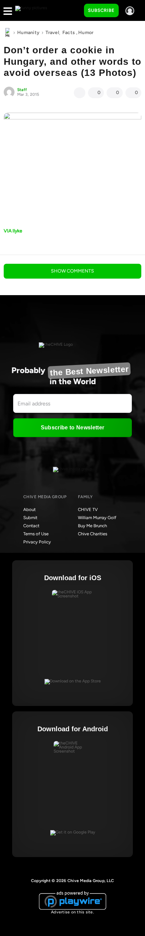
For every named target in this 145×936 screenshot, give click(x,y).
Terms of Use (36, 533)
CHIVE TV (88, 509)
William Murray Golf (97, 517)
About (29, 509)
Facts (68, 32)
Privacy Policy (37, 541)
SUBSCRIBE (101, 10)
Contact (31, 525)
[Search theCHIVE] (74, 10)
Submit (30, 517)
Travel (52, 32)
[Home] (7, 32)
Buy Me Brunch (92, 525)
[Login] (130, 10)
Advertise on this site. (72, 912)
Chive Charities (92, 533)
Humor (85, 32)
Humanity (28, 32)
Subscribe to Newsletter (72, 427)
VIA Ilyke (13, 231)
